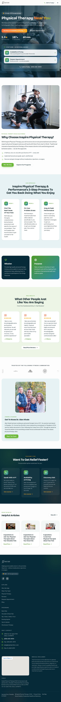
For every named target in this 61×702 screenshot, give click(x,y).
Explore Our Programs (24, 165)
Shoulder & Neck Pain (8, 613)
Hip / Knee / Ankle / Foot (8, 616)
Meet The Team (11, 436)
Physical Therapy (6, 593)
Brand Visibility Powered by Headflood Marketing (28, 696)
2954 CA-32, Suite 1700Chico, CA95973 (11, 634)
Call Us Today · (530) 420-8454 (31, 67)
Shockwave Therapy (7, 625)
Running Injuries (6, 619)
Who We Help (7, 165)
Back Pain (4, 611)
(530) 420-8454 (9, 638)
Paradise (11, 694)
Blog (3, 602)
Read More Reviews (29, 347)
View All (53, 515)
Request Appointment (37, 30)
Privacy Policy (37, 694)
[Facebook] (3, 578)
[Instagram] (7, 578)
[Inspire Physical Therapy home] (5, 2)
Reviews (4, 596)
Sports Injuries (6, 622)
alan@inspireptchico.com (11, 645)
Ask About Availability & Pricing (13, 30)
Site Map (44, 694)
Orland (4, 696)
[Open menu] (57, 2)
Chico (7, 694)
